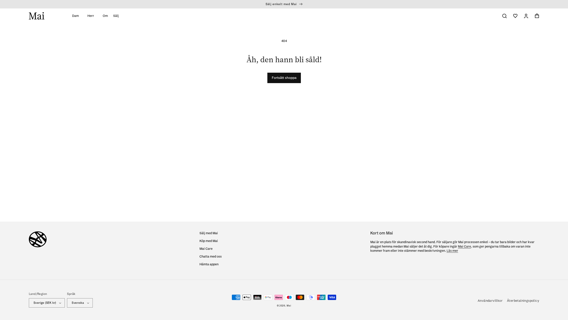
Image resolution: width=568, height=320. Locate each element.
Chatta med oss (210, 256)
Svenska (78, 302)
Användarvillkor (490, 301)
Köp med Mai (208, 241)
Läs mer (452, 251)
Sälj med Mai (208, 233)
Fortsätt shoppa (284, 78)
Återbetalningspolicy (523, 301)
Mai (289, 305)
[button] (77, 15)
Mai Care (206, 249)
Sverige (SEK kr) (45, 302)
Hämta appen (209, 264)
